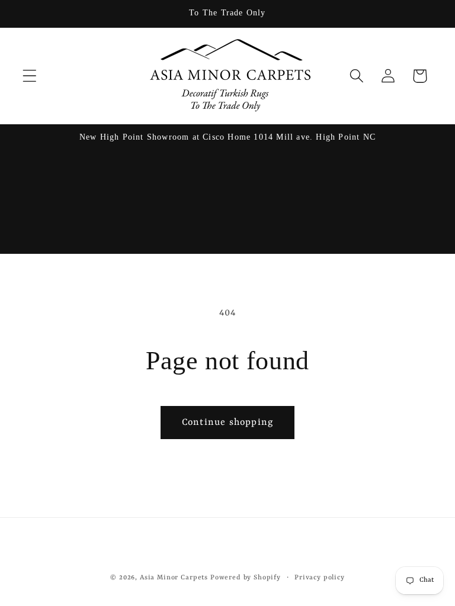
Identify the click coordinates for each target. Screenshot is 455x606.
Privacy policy (319, 577)
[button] (30, 76)
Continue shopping (227, 422)
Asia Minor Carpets (174, 577)
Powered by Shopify (245, 577)
